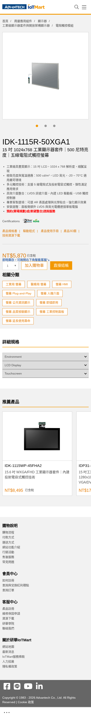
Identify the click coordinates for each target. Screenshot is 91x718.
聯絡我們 (8, 628)
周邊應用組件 (23, 21)
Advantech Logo (23, 7)
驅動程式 (29, 231)
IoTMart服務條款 (13, 656)
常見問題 (8, 562)
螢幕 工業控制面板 (52, 311)
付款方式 (8, 537)
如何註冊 (8, 580)
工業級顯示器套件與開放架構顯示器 (26, 25)
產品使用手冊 (50, 231)
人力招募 (8, 661)
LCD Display (13, 365)
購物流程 (8, 532)
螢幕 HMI (62, 284)
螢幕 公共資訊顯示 (18, 302)
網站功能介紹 (11, 547)
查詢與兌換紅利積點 (15, 585)
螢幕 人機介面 (50, 293)
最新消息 (8, 651)
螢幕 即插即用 (49, 302)
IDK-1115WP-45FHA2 (23, 466)
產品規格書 (9, 231)
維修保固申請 (11, 613)
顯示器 (42, 21)
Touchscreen (13, 373)
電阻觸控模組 (64, 25)
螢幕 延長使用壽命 (18, 320)
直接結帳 (61, 265)
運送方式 (8, 542)
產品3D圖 (70, 231)
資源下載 (8, 618)
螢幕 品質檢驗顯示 (18, 311)
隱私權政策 (9, 666)
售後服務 (8, 557)
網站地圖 (8, 646)
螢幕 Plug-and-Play (18, 293)
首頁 (5, 21)
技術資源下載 (11, 235)
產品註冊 (8, 608)
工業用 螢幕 (13, 284)
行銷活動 (8, 552)
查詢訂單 (8, 590)
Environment (13, 356)
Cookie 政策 (26, 702)
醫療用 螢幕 (38, 284)
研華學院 (8, 623)
